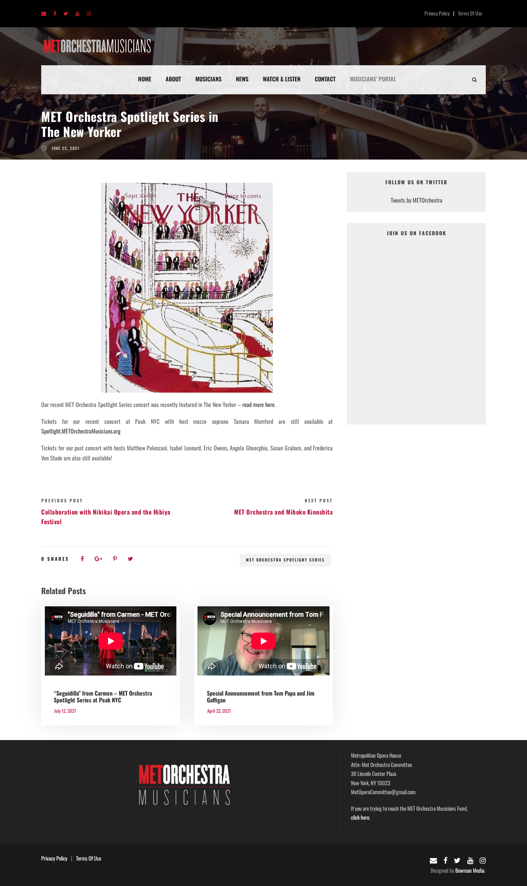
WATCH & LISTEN (281, 79)
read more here (258, 404)
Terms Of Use (470, 13)
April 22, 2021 (219, 710)
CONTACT (325, 79)
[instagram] (89, 13)
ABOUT (173, 79)
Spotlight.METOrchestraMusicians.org (80, 431)
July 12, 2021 (65, 710)
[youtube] (77, 13)
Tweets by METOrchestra (416, 200)
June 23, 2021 (65, 148)
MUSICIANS (208, 79)
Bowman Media (469, 870)
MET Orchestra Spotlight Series (285, 560)
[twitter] (65, 13)
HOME (144, 79)
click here (360, 817)
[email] (43, 13)
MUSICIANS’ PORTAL (373, 79)
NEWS (242, 79)
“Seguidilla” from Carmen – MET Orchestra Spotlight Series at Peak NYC (103, 696)
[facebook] (54, 13)
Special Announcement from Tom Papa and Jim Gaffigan (260, 696)
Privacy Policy (437, 13)
